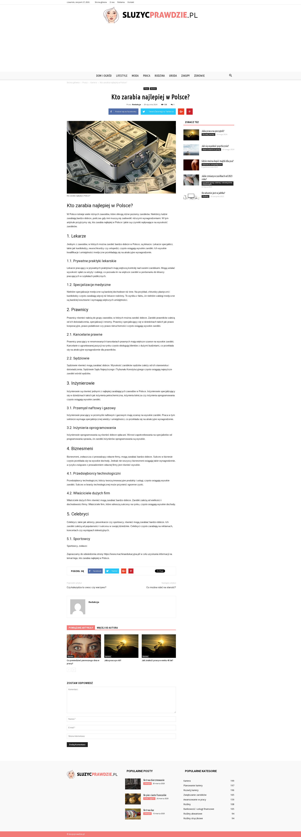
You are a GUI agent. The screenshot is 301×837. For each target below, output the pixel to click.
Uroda (173, 75)
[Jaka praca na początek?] (191, 134)
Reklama (121, 2)
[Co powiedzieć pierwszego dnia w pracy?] (84, 646)
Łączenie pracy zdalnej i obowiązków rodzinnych (217, 183)
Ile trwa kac (148, 810)
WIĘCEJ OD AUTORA (107, 628)
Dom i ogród (104, 75)
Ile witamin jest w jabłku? (213, 193)
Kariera (153, 88)
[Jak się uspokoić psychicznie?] (191, 149)
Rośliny (205, 196)
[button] (230, 75)
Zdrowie (199, 75)
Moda (135, 75)
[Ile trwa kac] (133, 814)
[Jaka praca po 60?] (121, 646)
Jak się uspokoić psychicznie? (215, 146)
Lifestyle (121, 75)
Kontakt (131, 2)
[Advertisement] (150, 48)
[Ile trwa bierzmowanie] (133, 783)
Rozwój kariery (208, 134)
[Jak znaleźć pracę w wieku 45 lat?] (159, 646)
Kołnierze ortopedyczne (212, 164)
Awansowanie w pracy (211, 149)
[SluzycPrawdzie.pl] (150, 15)
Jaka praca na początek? (213, 131)
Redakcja (136, 104)
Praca (146, 75)
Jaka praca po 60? (112, 660)
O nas (112, 2)
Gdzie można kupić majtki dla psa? (218, 161)
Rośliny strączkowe (193, 818)
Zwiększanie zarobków (194, 794)
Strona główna (101, 2)
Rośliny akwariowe (192, 813)
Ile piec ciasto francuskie (154, 795)
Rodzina (160, 75)
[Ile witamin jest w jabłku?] (191, 196)
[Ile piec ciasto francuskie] (133, 798)
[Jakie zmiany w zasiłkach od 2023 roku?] (191, 179)
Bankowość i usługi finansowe (198, 808)
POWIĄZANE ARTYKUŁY (81, 628)
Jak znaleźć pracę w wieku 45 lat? (157, 660)
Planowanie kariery (193, 785)
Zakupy (185, 75)
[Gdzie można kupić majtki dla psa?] (191, 164)
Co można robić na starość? (161, 587)
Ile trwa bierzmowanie (153, 780)
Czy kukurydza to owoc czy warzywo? (86, 587)
